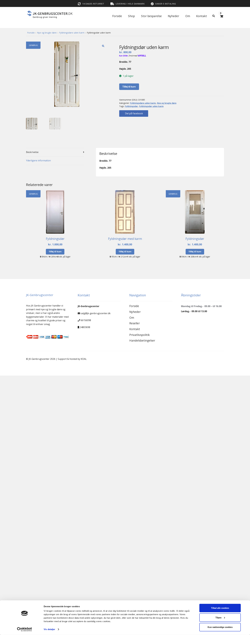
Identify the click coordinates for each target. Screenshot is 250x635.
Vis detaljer (49, 629)
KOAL (84, 359)
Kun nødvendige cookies (220, 627)
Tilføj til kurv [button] (55, 251)
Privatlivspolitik (139, 335)
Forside (117, 16)
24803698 (85, 327)
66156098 (86, 320)
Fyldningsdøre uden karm (71, 32)
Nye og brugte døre (47, 32)
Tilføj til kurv (129, 86)
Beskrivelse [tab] (32, 152)
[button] (103, 46)
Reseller (134, 323)
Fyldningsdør (131, 106)
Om (187, 16)
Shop (131, 16)
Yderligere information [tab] (38, 160)
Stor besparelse (151, 16)
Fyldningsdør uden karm (151, 106)
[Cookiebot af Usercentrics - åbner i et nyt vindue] (24, 629)
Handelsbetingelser (142, 340)
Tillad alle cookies (220, 608)
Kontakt (201, 16)
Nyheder (173, 16)
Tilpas (218, 617)
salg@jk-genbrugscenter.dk (96, 313)
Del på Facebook (133, 113)
